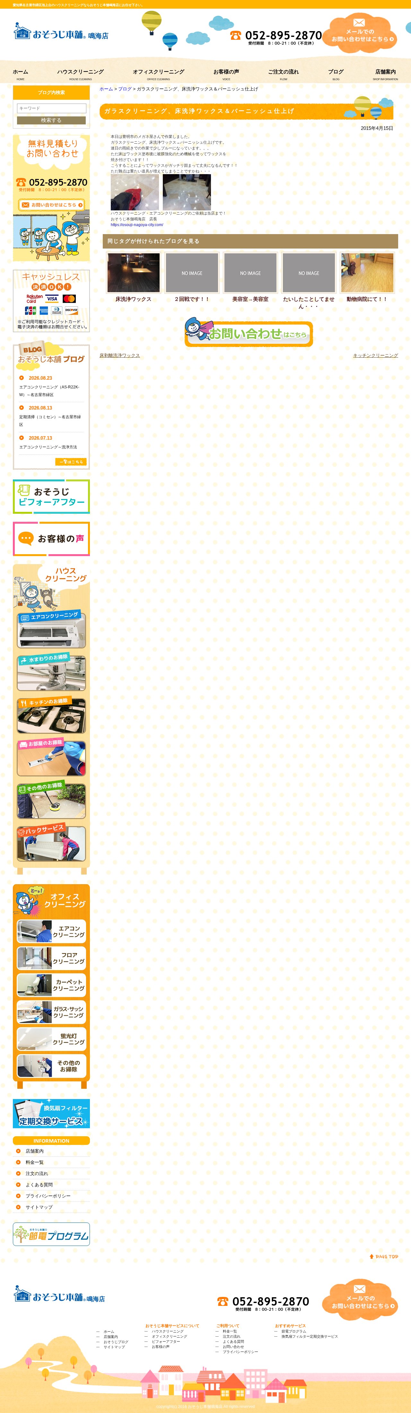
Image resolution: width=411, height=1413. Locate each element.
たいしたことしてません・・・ (309, 302)
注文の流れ (37, 1173)
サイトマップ (39, 1207)
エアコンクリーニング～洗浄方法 (48, 447)
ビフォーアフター (166, 1341)
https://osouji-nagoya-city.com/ (137, 225)
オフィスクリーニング (158, 71)
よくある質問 (39, 1184)
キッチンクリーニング (375, 355)
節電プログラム (294, 1331)
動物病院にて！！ (367, 299)
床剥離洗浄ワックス (120, 355)
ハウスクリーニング (80, 71)
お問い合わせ (233, 1347)
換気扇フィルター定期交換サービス (310, 1336)
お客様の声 (226, 71)
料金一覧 (35, 1162)
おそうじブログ (116, 1342)
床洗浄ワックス (134, 299)
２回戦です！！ (192, 299)
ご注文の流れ (283, 71)
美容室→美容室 (250, 299)
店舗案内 (385, 71)
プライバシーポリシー (48, 1195)
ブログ (336, 71)
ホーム (20, 71)
